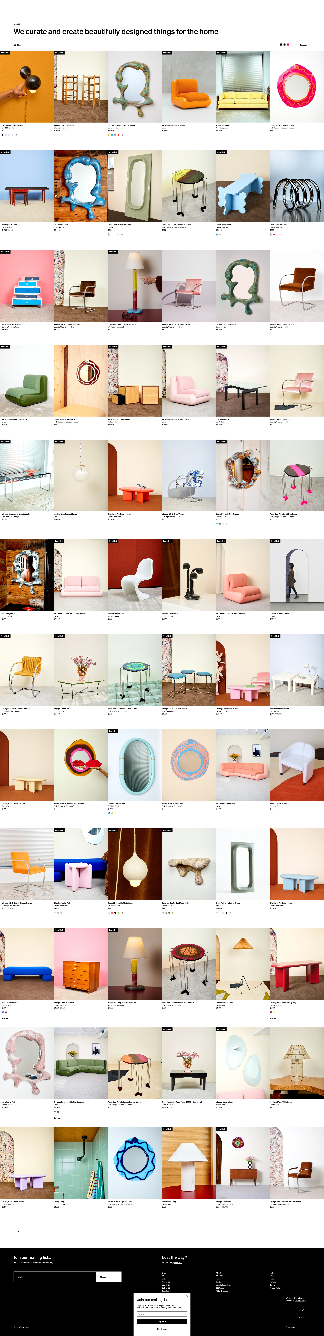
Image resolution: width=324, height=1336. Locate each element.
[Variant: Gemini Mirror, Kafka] (220, 524)
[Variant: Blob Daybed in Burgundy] (6, 1012)
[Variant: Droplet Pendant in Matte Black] (115, 912)
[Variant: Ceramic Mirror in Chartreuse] (112, 813)
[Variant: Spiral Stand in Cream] (277, 234)
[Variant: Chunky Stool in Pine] (61, 912)
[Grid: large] (284, 44)
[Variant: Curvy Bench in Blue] (217, 234)
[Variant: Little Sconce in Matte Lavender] (12, 135)
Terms (272, 1285)
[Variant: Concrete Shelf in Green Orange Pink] (172, 912)
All (163, 1276)
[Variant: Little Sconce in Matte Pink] (9, 135)
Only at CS (166, 1288)
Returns (273, 1279)
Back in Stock (167, 1285)
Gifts (164, 1279)
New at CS (166, 1282)
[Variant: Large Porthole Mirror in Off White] (115, 234)
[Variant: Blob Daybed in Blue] (3, 1012)
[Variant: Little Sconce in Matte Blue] (6, 135)
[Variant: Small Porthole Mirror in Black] (226, 912)
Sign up (162, 1321)
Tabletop (165, 1291)
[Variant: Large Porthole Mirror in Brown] (118, 234)
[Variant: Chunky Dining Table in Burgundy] (271, 1012)
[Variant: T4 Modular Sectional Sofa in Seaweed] (55, 1112)
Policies (273, 1282)
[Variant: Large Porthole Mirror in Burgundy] (112, 234)
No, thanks (162, 1329)
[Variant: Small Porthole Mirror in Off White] (220, 912)
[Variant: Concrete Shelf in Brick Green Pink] (166, 912)
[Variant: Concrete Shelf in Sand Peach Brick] (163, 912)
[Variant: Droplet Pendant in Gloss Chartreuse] (118, 912)
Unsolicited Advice (223, 1285)
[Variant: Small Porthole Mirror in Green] (217, 912)
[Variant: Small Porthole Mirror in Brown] (223, 912)
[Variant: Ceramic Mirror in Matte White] (115, 813)
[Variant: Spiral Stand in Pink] (280, 234)
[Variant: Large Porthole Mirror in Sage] (109, 234)
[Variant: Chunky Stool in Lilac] (58, 912)
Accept (301, 1310)
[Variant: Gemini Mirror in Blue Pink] (223, 524)
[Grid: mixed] (280, 44)
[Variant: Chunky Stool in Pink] (55, 912)
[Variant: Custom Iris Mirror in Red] (118, 135)
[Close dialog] (187, 1296)
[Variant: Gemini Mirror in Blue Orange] (217, 524)
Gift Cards (220, 1288)
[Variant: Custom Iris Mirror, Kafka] (115, 135)
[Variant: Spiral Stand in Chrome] (271, 234)
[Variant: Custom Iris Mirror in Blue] (112, 135)
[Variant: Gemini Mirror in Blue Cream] (226, 524)
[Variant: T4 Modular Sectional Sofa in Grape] (58, 1112)
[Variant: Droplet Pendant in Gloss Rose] (112, 912)
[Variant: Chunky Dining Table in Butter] (274, 1012)
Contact (219, 1282)
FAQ (271, 1276)
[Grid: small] (288, 44)
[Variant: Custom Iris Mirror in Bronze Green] (109, 135)
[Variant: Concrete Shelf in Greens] (169, 912)
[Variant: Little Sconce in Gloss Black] (3, 135)
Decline (301, 1318)
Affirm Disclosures (223, 1291)
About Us (220, 1276)
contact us (178, 1262)
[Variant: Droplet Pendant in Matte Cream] (109, 912)
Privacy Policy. (300, 1301)
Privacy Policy (275, 1288)
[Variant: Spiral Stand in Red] (274, 234)
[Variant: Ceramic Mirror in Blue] (109, 813)
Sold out (5, 1018)
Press (218, 1279)
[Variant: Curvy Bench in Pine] (220, 234)
